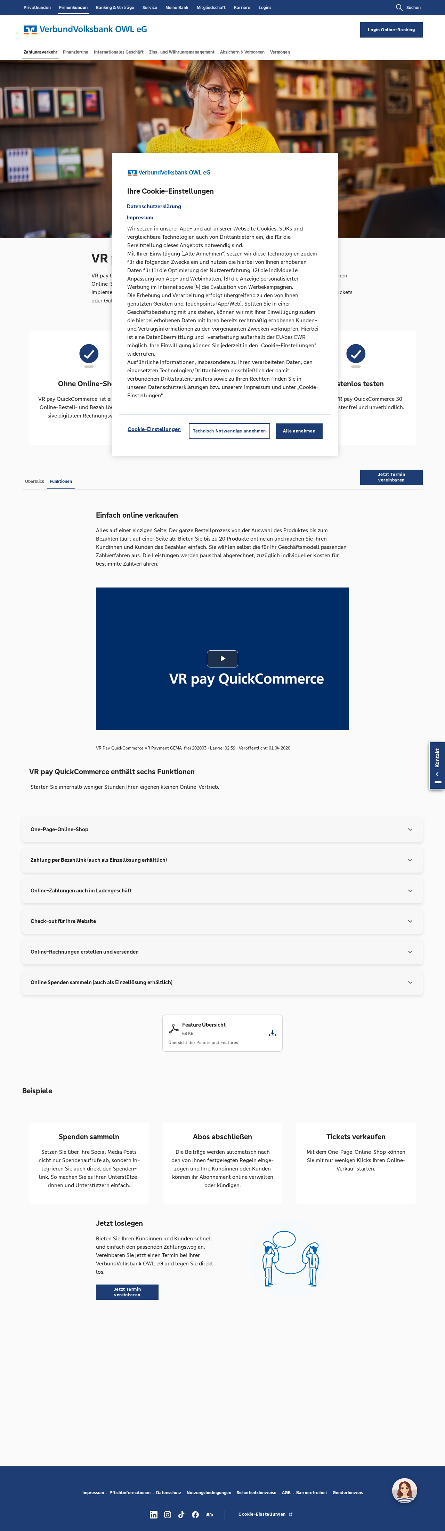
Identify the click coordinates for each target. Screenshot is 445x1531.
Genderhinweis (348, 1493)
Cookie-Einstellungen (154, 429)
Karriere (242, 7)
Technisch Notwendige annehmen (229, 431)
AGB (286, 1493)
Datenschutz (168, 1493)
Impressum (93, 1493)
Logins (265, 7)
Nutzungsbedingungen (209, 1493)
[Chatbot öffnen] (404, 1490)
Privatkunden (37, 7)
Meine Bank (176, 7)
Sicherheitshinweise (256, 1493)
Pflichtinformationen (130, 1493)
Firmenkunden (73, 7)
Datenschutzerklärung (154, 206)
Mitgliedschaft (211, 7)
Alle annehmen (299, 431)
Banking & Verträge (115, 7)
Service (150, 7)
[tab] (40, 52)
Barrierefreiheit (311, 1493)
